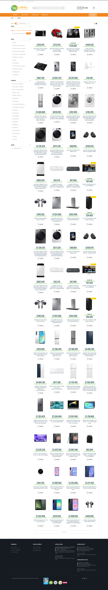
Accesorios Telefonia (18, 86)
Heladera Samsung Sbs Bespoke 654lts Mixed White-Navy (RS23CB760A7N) (40, 388)
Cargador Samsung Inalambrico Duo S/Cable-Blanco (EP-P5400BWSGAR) (57, 185)
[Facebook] (82, 579)
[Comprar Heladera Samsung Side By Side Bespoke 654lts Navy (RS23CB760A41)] (89, 337)
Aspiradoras (16, 98)
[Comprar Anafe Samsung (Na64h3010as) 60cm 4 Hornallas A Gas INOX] (89, 33)
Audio (14, 42)
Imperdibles (92, 14)
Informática (16, 63)
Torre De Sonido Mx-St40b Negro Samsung (89, 219)
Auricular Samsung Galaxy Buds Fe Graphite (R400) (89, 150)
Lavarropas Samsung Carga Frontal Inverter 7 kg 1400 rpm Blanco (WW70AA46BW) (57, 117)
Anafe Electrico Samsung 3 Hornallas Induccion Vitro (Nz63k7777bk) (73, 50)
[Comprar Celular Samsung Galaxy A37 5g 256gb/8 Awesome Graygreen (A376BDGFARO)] (73, 504)
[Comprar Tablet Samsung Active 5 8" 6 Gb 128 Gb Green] (40, 504)
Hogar (14, 60)
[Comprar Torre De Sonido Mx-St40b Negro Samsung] (89, 203)
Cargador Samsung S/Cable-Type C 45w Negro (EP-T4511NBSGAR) (90, 455)
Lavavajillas (16, 116)
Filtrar (28, 33)
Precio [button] (12, 26)
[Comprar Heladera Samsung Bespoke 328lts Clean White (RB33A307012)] (56, 337)
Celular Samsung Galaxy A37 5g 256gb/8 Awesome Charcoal (57, 488)
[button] (95, 8)
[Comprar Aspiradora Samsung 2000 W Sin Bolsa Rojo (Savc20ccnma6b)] (56, 33)
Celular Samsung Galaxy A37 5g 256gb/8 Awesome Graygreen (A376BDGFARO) (73, 521)
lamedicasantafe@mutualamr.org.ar (85, 549)
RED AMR (13, 1)
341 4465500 (80, 9)
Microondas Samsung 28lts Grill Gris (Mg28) (40, 49)
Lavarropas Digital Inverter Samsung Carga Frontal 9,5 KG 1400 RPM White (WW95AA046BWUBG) (57, 152)
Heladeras (15, 110)
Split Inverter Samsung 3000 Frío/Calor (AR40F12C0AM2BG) (57, 387)
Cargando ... (65, 532)
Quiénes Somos (21, 1)
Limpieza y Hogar (17, 69)
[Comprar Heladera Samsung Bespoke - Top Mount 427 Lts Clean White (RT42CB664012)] (73, 370)
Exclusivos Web (24, 14)
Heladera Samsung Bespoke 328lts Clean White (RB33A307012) (57, 354)
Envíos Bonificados (36, 547)
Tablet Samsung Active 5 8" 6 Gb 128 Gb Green (40, 520)
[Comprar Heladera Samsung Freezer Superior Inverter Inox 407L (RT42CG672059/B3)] (40, 405)
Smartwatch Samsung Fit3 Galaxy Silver (73, 150)
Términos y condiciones (15, 550)
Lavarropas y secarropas (19, 66)
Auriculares (16, 101)
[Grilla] (94, 23)
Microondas (16, 118)
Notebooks (16, 124)
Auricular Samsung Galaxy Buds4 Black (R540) (89, 520)
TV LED (15, 139)
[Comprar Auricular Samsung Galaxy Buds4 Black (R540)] (89, 504)
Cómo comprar (14, 547)
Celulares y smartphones (19, 45)
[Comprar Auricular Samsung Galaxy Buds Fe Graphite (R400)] (89, 134)
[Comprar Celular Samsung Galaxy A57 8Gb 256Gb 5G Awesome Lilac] (73, 471)
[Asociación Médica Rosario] (65, 582)
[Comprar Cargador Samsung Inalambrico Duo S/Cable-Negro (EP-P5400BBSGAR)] (73, 168)
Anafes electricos (17, 95)
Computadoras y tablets (19, 51)
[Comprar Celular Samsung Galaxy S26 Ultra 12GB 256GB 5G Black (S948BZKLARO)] (73, 438)
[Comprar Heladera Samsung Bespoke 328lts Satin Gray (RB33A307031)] (73, 337)
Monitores (15, 121)
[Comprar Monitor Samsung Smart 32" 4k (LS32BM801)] (89, 168)
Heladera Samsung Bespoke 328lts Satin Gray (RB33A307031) (73, 354)
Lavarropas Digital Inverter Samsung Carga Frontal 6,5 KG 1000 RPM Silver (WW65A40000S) (73, 118)
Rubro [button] (12, 39)
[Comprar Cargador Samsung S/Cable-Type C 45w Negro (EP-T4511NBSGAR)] (89, 438)
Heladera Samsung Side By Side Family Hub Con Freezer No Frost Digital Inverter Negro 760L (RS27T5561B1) (73, 84)
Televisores (16, 74)
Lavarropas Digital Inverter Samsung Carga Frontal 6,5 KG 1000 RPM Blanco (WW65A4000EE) (89, 118)
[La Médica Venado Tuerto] (60, 582)
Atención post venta (37, 550)
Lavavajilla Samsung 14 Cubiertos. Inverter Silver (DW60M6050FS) (57, 220)
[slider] (12, 30)
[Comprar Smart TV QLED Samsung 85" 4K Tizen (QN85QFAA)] (56, 405)
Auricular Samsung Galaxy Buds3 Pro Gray (40, 219)
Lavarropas (16, 113)
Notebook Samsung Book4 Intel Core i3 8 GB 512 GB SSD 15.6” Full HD (73, 422)
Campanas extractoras (18, 107)
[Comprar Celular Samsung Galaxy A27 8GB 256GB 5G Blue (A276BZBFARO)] (56, 504)
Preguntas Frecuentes (15, 548)
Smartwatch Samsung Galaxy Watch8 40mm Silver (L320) (40, 487)
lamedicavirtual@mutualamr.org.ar (63, 548)
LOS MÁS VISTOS (35, 14)
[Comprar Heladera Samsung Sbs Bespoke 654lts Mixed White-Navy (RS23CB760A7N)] (40, 370)
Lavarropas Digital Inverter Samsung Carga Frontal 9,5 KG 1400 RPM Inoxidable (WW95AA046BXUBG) (40, 152)
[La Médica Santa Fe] (55, 582)
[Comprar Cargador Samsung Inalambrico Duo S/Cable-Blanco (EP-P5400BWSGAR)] (56, 168)
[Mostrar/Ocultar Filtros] (16, 23)
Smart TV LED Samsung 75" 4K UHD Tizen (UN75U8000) (40, 454)
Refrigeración (16, 72)
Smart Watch (16, 130)
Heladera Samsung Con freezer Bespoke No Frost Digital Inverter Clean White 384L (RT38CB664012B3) (89, 388)
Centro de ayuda (14, 552)
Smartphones (16, 133)
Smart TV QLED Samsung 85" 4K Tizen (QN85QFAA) (56, 421)
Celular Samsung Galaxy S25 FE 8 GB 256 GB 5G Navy (90, 487)
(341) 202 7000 (59, 555)
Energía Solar (45, 14)
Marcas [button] (13, 144)
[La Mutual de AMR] (51, 582)
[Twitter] (84, 579)
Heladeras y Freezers (18, 57)
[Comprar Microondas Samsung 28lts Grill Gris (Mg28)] (40, 33)
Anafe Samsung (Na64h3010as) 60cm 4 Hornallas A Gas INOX (90, 50)
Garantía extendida (37, 548)
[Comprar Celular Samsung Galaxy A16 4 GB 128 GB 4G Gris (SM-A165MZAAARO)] (40, 337)
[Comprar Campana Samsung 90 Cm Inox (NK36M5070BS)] (73, 203)
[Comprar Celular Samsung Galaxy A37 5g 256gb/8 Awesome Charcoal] (56, 471)
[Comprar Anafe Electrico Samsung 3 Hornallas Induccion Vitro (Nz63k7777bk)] (73, 33)
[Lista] (96, 23)
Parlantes (15, 127)
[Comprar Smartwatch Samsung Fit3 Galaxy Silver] (73, 134)
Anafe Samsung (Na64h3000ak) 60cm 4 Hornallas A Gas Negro (40, 83)
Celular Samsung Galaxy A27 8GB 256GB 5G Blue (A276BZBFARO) (57, 521)
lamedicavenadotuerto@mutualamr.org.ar (87, 565)
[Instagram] (86, 579)
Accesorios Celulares (18, 83)
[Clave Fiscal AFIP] (45, 581)
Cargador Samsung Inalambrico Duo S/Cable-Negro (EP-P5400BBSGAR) (73, 185)
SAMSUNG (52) (17, 148)
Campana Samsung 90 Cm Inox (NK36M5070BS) (73, 219)
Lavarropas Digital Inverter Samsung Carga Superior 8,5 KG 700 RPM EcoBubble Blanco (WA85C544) (40, 186)
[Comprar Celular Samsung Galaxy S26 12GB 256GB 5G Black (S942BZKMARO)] (56, 438)
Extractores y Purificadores (19, 54)
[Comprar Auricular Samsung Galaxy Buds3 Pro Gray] (40, 203)
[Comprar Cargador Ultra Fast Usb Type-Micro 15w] (89, 66)
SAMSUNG (19, 18)
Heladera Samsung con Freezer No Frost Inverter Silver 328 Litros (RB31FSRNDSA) (40, 118)
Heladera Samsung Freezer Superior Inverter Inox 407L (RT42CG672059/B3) (40, 422)
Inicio (12, 18)
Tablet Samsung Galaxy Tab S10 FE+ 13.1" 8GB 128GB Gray (90, 422)
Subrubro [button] (13, 80)
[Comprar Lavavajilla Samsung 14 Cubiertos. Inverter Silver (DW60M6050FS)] (56, 203)
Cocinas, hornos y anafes (19, 48)
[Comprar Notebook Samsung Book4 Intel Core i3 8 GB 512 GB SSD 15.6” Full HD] (73, 405)
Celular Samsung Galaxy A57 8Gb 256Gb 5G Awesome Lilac (73, 488)
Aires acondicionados (18, 89)
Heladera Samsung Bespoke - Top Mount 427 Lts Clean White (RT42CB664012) (73, 387)
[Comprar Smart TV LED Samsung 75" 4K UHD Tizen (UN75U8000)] (40, 438)
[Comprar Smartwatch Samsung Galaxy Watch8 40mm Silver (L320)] (40, 471)
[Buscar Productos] (63, 8)
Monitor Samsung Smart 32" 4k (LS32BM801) (89, 184)
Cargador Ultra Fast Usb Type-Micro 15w (89, 82)
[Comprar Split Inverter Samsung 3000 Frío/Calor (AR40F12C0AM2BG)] (56, 370)
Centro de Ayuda (30, 1)
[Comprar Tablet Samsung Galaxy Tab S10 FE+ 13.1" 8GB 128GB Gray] (89, 405)
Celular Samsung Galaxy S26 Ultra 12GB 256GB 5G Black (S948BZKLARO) (73, 455)
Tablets (15, 136)
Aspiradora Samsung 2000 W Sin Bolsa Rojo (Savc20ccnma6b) (57, 50)
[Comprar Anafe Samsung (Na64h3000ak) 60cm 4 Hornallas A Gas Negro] (40, 66)
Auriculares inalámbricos (19, 104)
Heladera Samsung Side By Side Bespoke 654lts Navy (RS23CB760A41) (89, 354)
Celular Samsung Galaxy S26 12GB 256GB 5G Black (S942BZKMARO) (57, 455)
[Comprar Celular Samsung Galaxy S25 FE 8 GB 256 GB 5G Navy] (89, 471)
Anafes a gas (16, 92)
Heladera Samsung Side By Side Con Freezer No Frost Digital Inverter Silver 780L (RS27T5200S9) (57, 84)
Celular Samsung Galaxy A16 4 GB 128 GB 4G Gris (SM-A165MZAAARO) (40, 354)
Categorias (15, 14)
